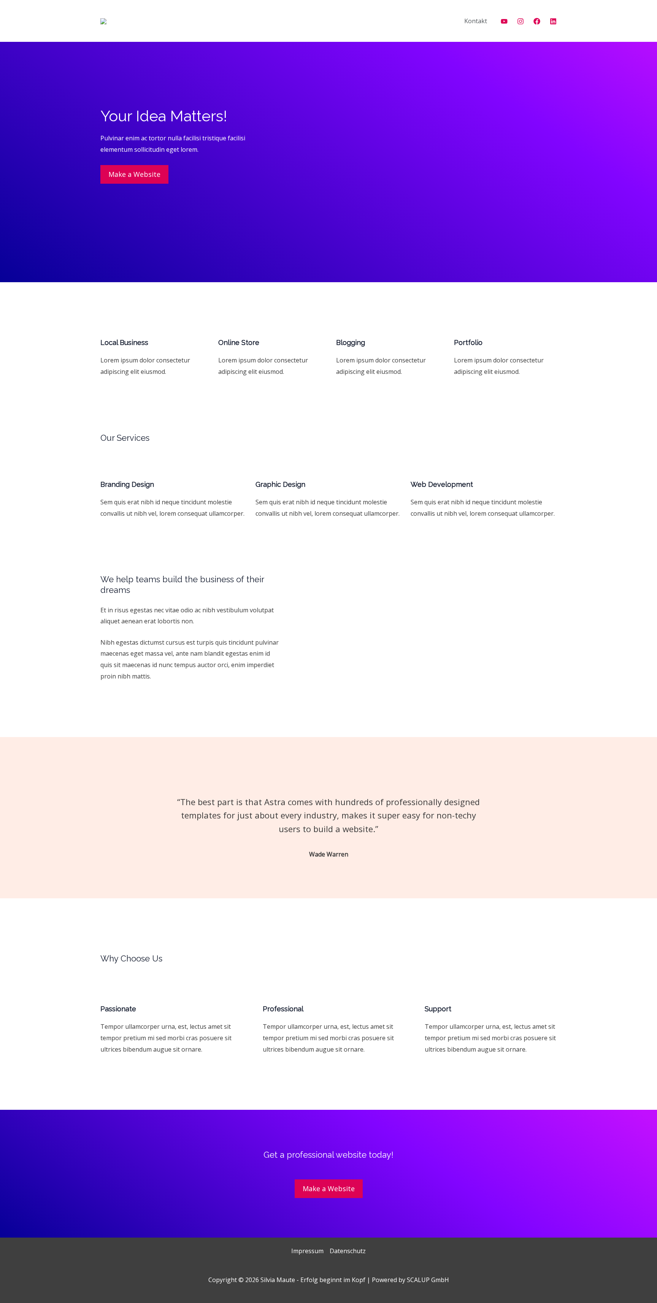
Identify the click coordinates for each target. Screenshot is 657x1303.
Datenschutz (348, 1251)
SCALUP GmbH (428, 1280)
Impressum (307, 1251)
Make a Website (134, 174)
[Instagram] (520, 21)
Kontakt (475, 21)
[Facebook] (536, 21)
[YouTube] (504, 21)
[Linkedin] (553, 21)
